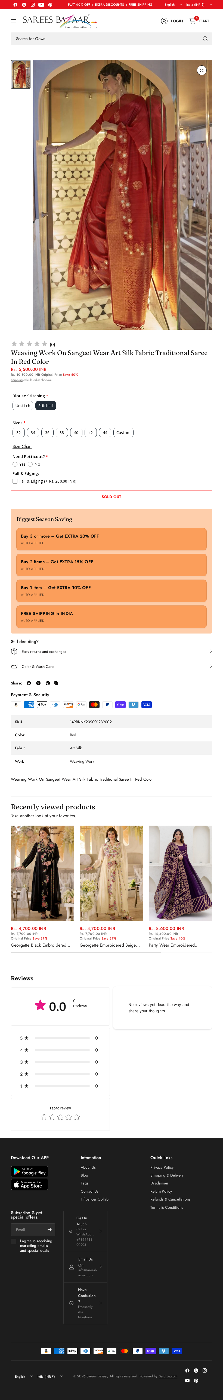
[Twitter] (24, 4)
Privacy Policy (162, 1167)
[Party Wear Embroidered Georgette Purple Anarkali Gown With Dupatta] (180, 873)
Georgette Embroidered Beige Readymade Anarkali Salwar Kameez (108, 945)
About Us (88, 1167)
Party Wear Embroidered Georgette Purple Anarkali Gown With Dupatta (179, 945)
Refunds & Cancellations (170, 1199)
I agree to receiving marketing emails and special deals (36, 1246)
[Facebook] (15, 4)
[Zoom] (202, 70)
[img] (29, 345)
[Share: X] (38, 683)
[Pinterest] (50, 4)
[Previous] (11, 889)
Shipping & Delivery (167, 1175)
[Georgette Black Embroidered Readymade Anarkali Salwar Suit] (42, 873)
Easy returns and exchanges (44, 651)
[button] (60, 1037)
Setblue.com (168, 1376)
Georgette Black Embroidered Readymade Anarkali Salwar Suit (41, 945)
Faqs (85, 1183)
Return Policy (161, 1191)
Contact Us (90, 1191)
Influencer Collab (95, 1199)
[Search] (205, 38)
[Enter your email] (49, 1229)
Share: (16, 683)
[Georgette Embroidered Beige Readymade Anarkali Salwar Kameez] (111, 873)
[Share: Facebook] (28, 683)
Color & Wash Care (38, 666)
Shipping (17, 380)
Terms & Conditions (166, 1207)
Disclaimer (159, 1183)
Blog (84, 1175)
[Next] (212, 889)
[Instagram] (32, 4)
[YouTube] (41, 4)
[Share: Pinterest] (47, 683)
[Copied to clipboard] (56, 683)
